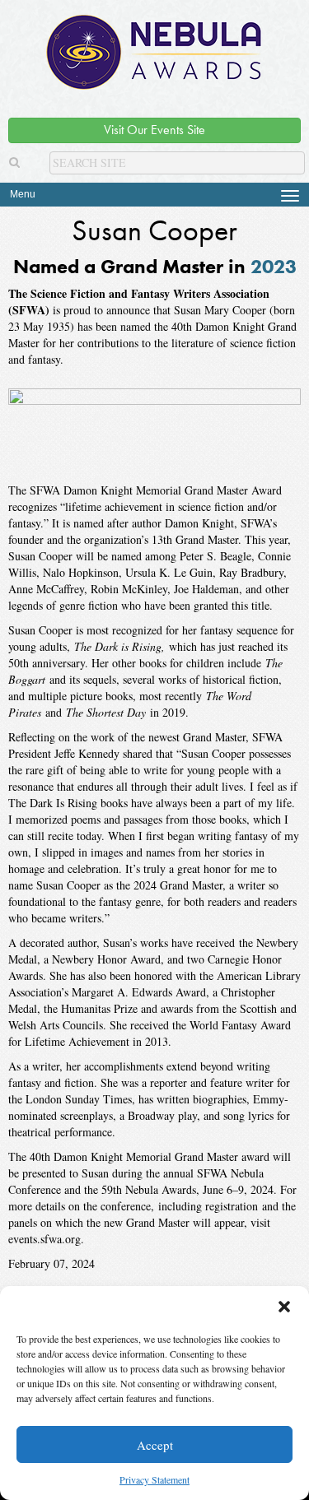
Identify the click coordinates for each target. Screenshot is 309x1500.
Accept (155, 1445)
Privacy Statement (154, 1479)
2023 (273, 266)
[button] (284, 1306)
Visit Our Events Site (154, 129)
